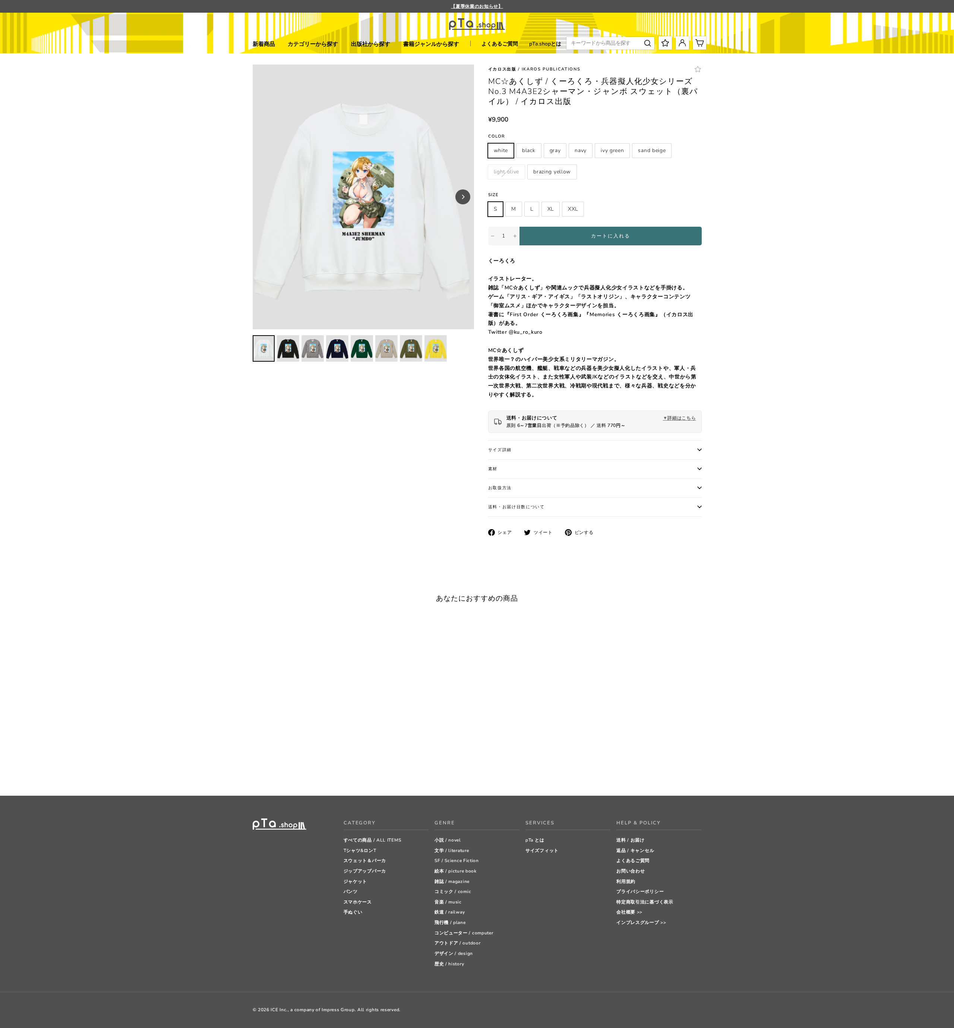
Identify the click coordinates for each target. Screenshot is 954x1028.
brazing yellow (552, 171)
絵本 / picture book (456, 871)
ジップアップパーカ (365, 871)
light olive (506, 171)
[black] (265, 771)
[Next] (462, 196)
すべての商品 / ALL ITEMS (372, 840)
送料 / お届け (630, 840)
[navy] (284, 771)
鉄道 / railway (450, 912)
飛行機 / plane (450, 922)
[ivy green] (293, 771)
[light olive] (312, 771)
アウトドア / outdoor (458, 943)
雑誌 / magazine (452, 881)
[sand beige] (302, 771)
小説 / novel (448, 840)
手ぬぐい (353, 912)
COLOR (496, 136)
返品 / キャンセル (635, 850)
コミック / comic (453, 892)
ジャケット (355, 881)
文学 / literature (452, 850)
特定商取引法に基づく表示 (644, 902)
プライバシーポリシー (640, 892)
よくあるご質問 (499, 43)
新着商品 (264, 44)
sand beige (652, 150)
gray (555, 150)
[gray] (274, 771)
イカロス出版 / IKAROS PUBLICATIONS (534, 69)
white (501, 150)
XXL (573, 209)
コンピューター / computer (464, 933)
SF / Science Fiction (457, 861)
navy (581, 150)
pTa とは (534, 840)
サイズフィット (542, 850)
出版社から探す (370, 44)
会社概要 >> (629, 912)
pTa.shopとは (545, 43)
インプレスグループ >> (641, 922)
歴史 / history (449, 964)
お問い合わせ (630, 871)
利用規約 (625, 881)
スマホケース (358, 902)
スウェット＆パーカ (365, 861)
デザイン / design (454, 953)
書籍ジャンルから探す (431, 44)
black (529, 150)
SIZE (493, 195)
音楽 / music (448, 902)
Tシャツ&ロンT (360, 850)
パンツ (351, 892)
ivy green (612, 150)
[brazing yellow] (321, 771)
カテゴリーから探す (313, 44)
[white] (256, 771)
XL (550, 209)
